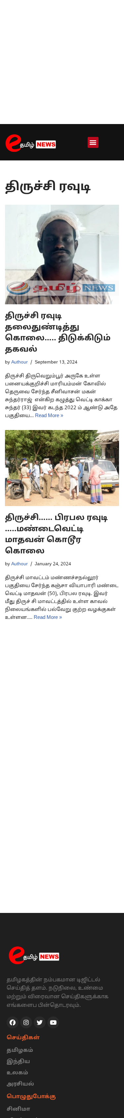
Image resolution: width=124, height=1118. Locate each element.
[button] (93, 142)
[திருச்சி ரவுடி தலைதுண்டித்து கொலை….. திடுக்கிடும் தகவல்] (62, 255)
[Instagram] (26, 1022)
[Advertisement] (62, 62)
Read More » (49, 416)
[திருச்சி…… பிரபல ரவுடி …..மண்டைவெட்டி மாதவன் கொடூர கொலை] (62, 468)
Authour (19, 362)
